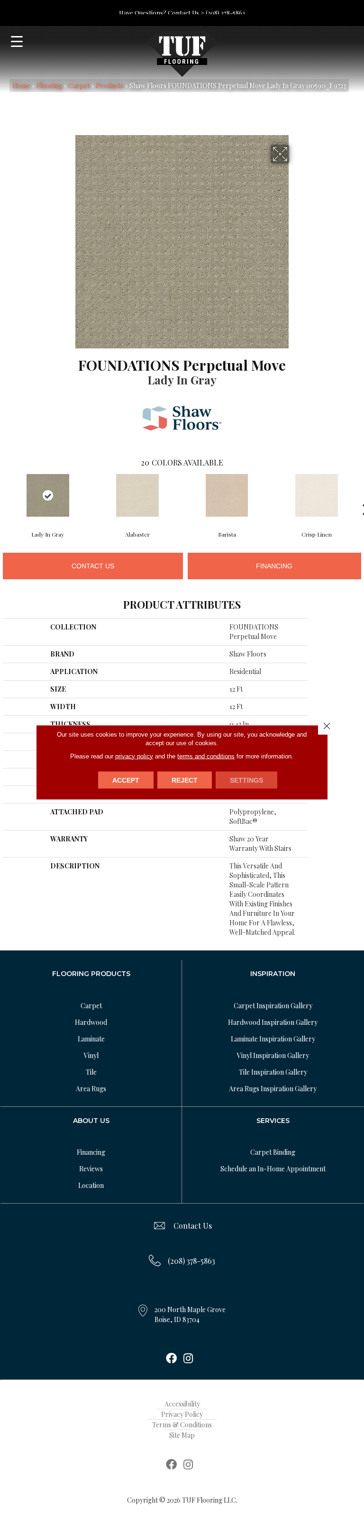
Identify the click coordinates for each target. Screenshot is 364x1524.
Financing (274, 566)
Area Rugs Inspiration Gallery (273, 1088)
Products (109, 85)
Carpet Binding (272, 1152)
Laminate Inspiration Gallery (273, 1038)
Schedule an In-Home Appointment (273, 1168)
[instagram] (188, 1359)
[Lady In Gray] (47, 495)
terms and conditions (206, 755)
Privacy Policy (182, 1414)
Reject (185, 780)
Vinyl (91, 1055)
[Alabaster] (137, 495)
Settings (246, 780)
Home (21, 85)
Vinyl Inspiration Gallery (273, 1055)
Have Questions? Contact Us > (161, 13)
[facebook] (171, 1359)
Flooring (49, 85)
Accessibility (182, 1403)
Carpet (79, 85)
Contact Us (93, 566)
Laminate (91, 1038)
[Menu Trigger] (17, 41)
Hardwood (91, 1022)
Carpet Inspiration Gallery (273, 1005)
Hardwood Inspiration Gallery (273, 1022)
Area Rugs (91, 1088)
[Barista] (227, 495)
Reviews (91, 1168)
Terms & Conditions (182, 1424)
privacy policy (134, 755)
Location (91, 1185)
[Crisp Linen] (316, 495)
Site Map (182, 1435)
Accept (125, 780)
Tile (91, 1072)
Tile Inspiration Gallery (273, 1072)
